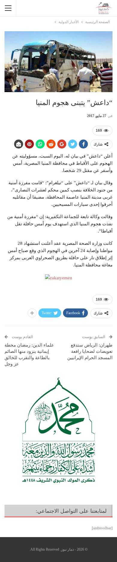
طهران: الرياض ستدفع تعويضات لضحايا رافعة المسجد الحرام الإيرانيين (89, 351)
